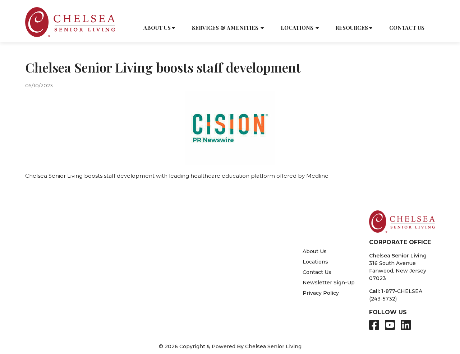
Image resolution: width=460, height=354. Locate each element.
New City (126, 261)
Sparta (44, 315)
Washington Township (150, 307)
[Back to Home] (70, 22)
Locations (297, 27)
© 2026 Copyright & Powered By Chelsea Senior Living (230, 346)
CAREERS (397, 11)
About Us (157, 27)
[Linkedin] (406, 325)
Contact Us (406, 27)
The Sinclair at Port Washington (235, 246)
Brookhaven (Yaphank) (65, 246)
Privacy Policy (321, 293)
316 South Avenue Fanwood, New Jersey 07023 (397, 270)
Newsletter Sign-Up (329, 282)
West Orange (137, 315)
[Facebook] (374, 325)
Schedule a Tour (316, 11)
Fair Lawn (48, 307)
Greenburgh (52, 261)
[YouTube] (390, 325)
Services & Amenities (225, 27)
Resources (351, 27)
